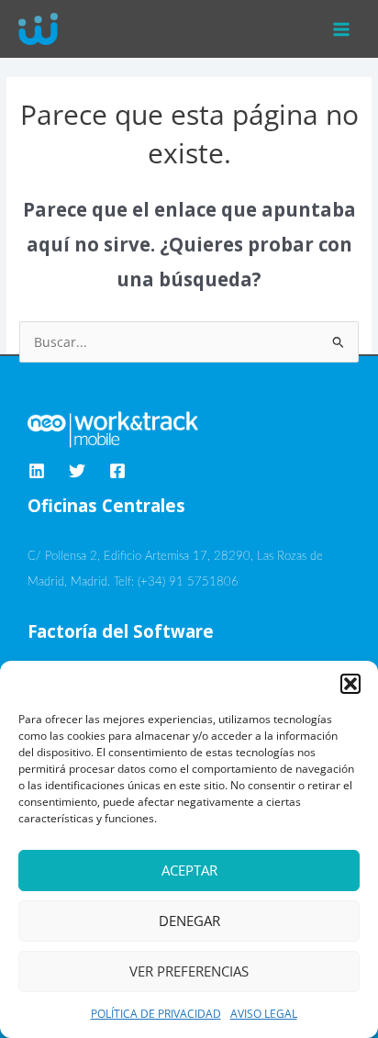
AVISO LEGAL (263, 1013)
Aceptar (189, 870)
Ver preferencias (189, 971)
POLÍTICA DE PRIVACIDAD (156, 1013)
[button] (350, 684)
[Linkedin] (36, 471)
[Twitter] (77, 471)
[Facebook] (117, 471)
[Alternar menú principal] (342, 29)
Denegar (189, 920)
